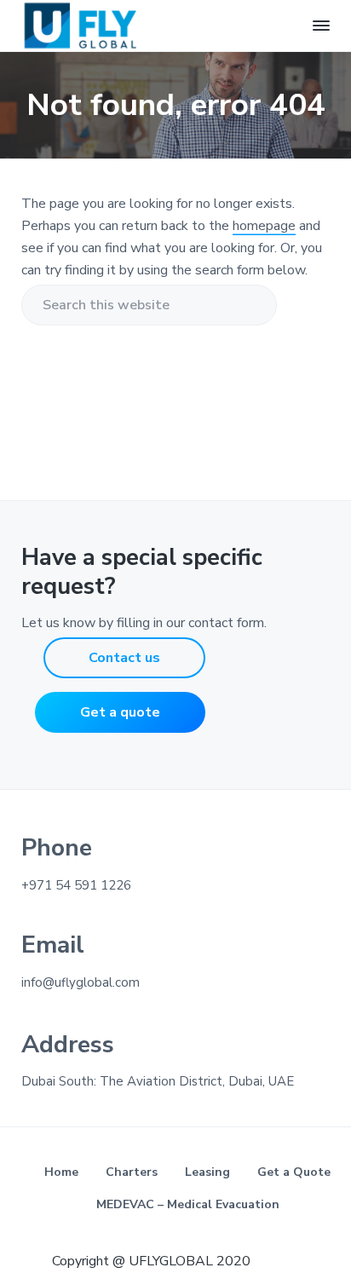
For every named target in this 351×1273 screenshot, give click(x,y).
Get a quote (120, 712)
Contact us (124, 657)
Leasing (207, 1172)
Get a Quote (294, 1172)
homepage (264, 225)
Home (61, 1172)
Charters (132, 1172)
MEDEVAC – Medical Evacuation (187, 1204)
